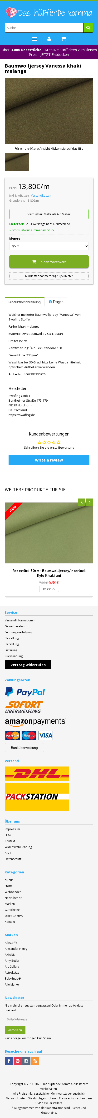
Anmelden (15, 1030)
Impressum (12, 829)
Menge (14, 238)
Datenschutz (13, 859)
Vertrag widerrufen (28, 664)
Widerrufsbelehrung (18, 847)
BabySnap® (13, 978)
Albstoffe (11, 943)
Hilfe (8, 835)
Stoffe (9, 886)
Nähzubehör (13, 898)
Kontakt (10, 841)
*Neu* (9, 880)
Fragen (58, 301)
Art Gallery (12, 967)
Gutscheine (12, 910)
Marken (10, 904)
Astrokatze (12, 973)
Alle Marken (12, 984)
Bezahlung (12, 644)
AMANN (10, 955)
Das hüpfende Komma (57, 1084)
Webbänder (13, 892)
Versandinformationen (20, 620)
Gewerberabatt (15, 626)
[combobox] (49, 28)
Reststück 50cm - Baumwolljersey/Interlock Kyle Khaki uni (49, 573)
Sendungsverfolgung (18, 632)
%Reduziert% (14, 916)
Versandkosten (41, 196)
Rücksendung (14, 656)
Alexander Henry (16, 949)
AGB (8, 853)
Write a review (49, 460)
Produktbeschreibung (25, 302)
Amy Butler (12, 961)
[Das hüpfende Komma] (49, 12)
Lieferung (11, 650)
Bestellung (12, 638)
